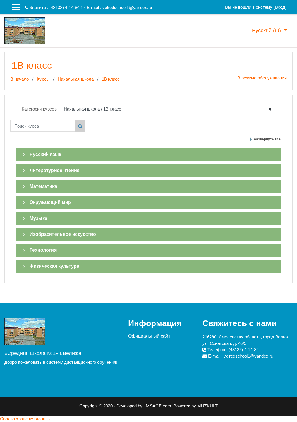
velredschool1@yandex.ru (127, 7)
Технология (43, 250)
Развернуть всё (267, 139)
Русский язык (45, 154)
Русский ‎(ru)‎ (267, 30)
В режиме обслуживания (262, 77)
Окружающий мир (50, 202)
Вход (280, 7)
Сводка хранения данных (25, 418)
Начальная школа (76, 79)
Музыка (38, 218)
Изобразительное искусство (63, 234)
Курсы (43, 79)
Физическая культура (54, 266)
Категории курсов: (40, 108)
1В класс (111, 79)
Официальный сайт (149, 336)
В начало (19, 79)
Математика (43, 186)
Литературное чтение (54, 170)
